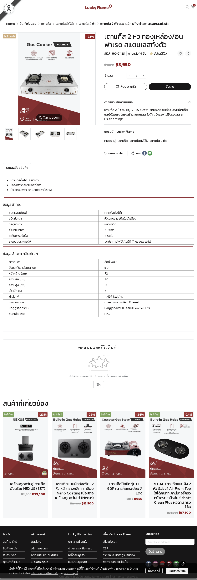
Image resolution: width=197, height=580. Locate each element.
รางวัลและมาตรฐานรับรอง (119, 555)
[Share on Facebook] (144, 153)
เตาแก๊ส (46, 24)
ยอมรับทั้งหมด (177, 571)
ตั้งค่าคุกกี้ (154, 571)
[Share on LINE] (150, 153)
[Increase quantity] (143, 75)
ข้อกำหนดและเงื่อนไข (115, 561)
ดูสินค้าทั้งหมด (11, 561)
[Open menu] (6, 7)
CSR (105, 548)
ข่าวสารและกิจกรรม (80, 548)
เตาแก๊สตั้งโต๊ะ (65, 24)
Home (10, 24)
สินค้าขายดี (9, 555)
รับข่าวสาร (155, 551)
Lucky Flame (125, 131)
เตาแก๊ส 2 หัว (87, 24)
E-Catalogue (39, 561)
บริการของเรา (39, 548)
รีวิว (99, 384)
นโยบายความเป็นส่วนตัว (44, 573)
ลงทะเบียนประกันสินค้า (44, 555)
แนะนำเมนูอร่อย (77, 561)
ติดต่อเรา (36, 541)
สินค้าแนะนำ (10, 548)
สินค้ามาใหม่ (10, 541)
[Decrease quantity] (129, 75)
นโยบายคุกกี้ (71, 573)
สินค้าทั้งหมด (28, 24)
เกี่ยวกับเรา (110, 541)
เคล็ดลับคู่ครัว (76, 555)
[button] (187, 7)
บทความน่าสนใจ (78, 541)
